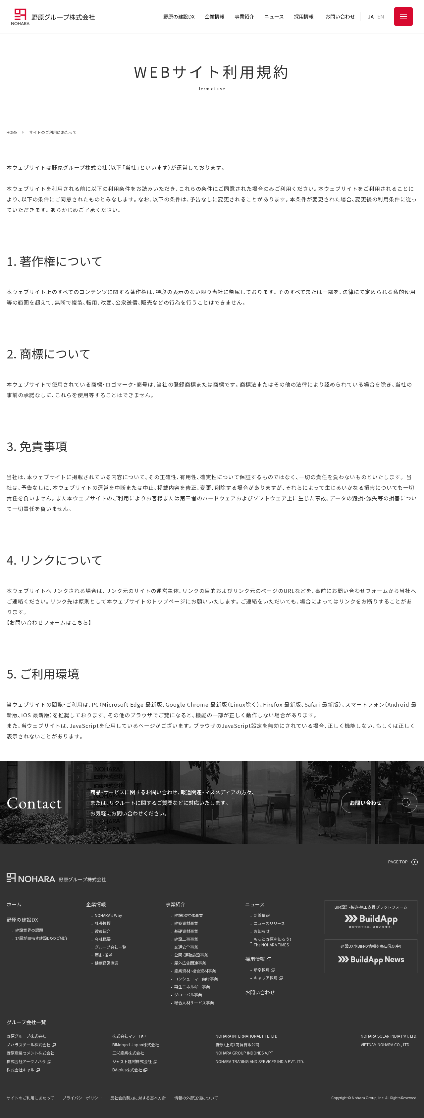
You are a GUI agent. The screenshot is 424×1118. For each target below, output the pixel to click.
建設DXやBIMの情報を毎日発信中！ (371, 946)
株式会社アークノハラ (26, 1061)
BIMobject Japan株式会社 (135, 1044)
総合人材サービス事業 (194, 1002)
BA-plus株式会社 (127, 1069)
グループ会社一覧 (110, 947)
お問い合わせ (366, 803)
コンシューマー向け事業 (196, 978)
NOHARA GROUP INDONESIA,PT (244, 1053)
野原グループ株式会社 (26, 1036)
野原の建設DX (22, 919)
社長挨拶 (103, 923)
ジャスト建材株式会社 (132, 1061)
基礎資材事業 (186, 931)
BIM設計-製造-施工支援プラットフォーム (371, 907)
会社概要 (103, 939)
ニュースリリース (269, 923)
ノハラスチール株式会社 (28, 1044)
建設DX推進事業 (188, 915)
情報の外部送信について (196, 1097)
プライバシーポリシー (82, 1097)
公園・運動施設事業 (191, 955)
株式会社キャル (20, 1069)
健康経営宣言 (107, 963)
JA (371, 16)
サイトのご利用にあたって (30, 1097)
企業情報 (96, 904)
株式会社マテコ (126, 1036)
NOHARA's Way (108, 915)
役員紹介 (103, 931)
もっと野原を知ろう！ (273, 941)
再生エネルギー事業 (192, 986)
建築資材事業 (186, 923)
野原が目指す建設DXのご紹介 (41, 938)
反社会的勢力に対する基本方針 (138, 1097)
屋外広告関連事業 (190, 963)
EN (380, 16)
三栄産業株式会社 (128, 1053)
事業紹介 (176, 904)
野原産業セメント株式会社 (30, 1053)
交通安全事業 (186, 947)
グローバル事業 (188, 994)
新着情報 (262, 915)
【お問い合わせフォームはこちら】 (49, 622)
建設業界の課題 (29, 930)
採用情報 (255, 958)
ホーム (14, 904)
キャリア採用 (266, 977)
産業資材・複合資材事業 (195, 970)
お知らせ (262, 931)
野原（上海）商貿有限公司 (237, 1044)
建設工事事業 (186, 939)
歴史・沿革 (104, 955)
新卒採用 (262, 970)
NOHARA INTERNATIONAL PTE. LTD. (247, 1036)
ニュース (255, 904)
